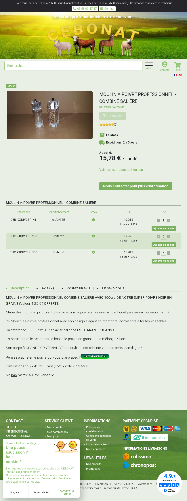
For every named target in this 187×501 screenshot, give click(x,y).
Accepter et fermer (67, 492)
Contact (109, 8)
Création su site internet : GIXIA (120, 488)
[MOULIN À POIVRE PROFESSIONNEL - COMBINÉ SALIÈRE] (50, 115)
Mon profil (53, 436)
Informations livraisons (145, 448)
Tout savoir (112, 116)
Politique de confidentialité (94, 429)
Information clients (97, 444)
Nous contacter (95, 449)
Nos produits (93, 464)
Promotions (93, 468)
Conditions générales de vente (98, 437)
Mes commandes (57, 432)
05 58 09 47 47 (87, 8)
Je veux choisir (41, 492)
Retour (11, 86)
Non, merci (16, 492)
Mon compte (54, 427)
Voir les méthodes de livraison (121, 170)
